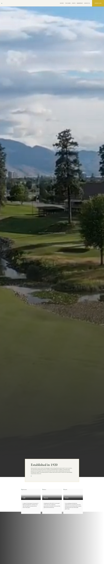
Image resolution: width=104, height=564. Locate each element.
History (62, 3)
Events (73, 3)
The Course (68, 3)
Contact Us (87, 3)
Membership (80, 3)
